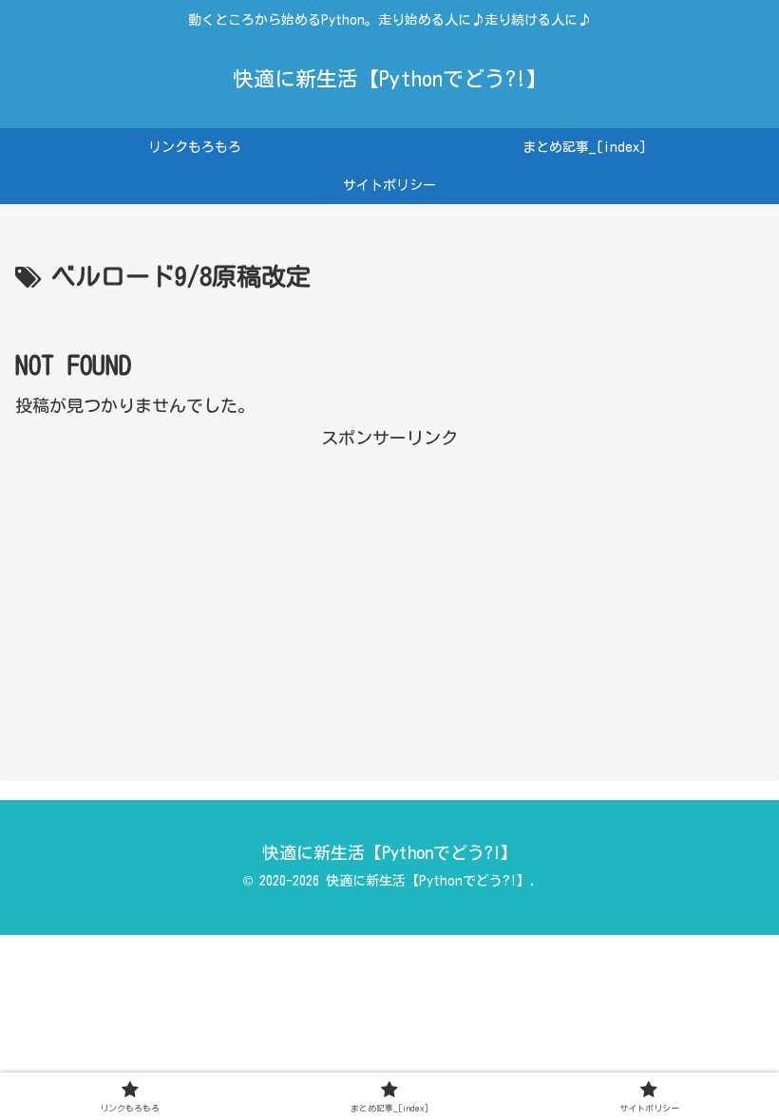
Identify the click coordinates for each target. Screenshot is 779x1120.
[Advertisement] (389, 587)
